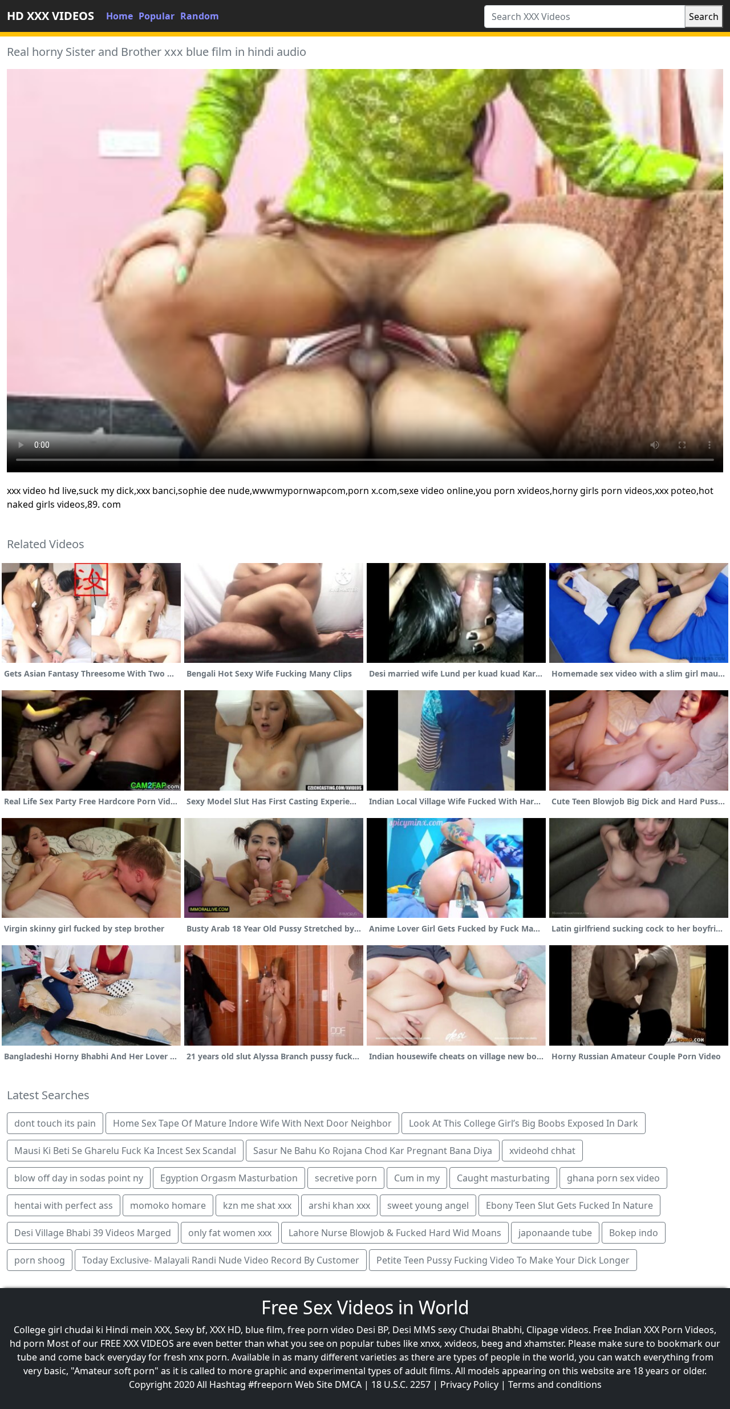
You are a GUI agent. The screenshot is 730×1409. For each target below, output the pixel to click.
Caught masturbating (503, 1178)
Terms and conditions (555, 1384)
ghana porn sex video (613, 1178)
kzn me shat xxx (257, 1205)
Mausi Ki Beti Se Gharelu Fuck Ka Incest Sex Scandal (125, 1150)
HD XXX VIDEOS (50, 15)
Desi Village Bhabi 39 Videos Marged (92, 1232)
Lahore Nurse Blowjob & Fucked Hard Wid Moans (395, 1232)
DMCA (348, 1384)
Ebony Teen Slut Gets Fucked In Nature (569, 1205)
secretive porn (346, 1178)
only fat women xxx (229, 1232)
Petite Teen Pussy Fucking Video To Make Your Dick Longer (503, 1260)
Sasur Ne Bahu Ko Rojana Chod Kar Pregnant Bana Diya (372, 1150)
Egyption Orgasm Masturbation (229, 1178)
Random (199, 16)
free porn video (320, 1329)
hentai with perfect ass (63, 1205)
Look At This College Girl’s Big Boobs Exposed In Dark (523, 1123)
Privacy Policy (469, 1384)
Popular (157, 16)
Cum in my (417, 1178)
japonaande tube (555, 1232)
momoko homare (168, 1205)
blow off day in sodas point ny (78, 1178)
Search (704, 16)
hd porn (27, 1343)
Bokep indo (633, 1232)
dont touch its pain (55, 1123)
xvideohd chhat (542, 1150)
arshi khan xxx (339, 1205)
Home (119, 16)
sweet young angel (428, 1205)
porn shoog (39, 1260)
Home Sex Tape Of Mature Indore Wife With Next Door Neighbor (252, 1123)
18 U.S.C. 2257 (401, 1384)
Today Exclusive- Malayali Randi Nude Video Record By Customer (220, 1260)
